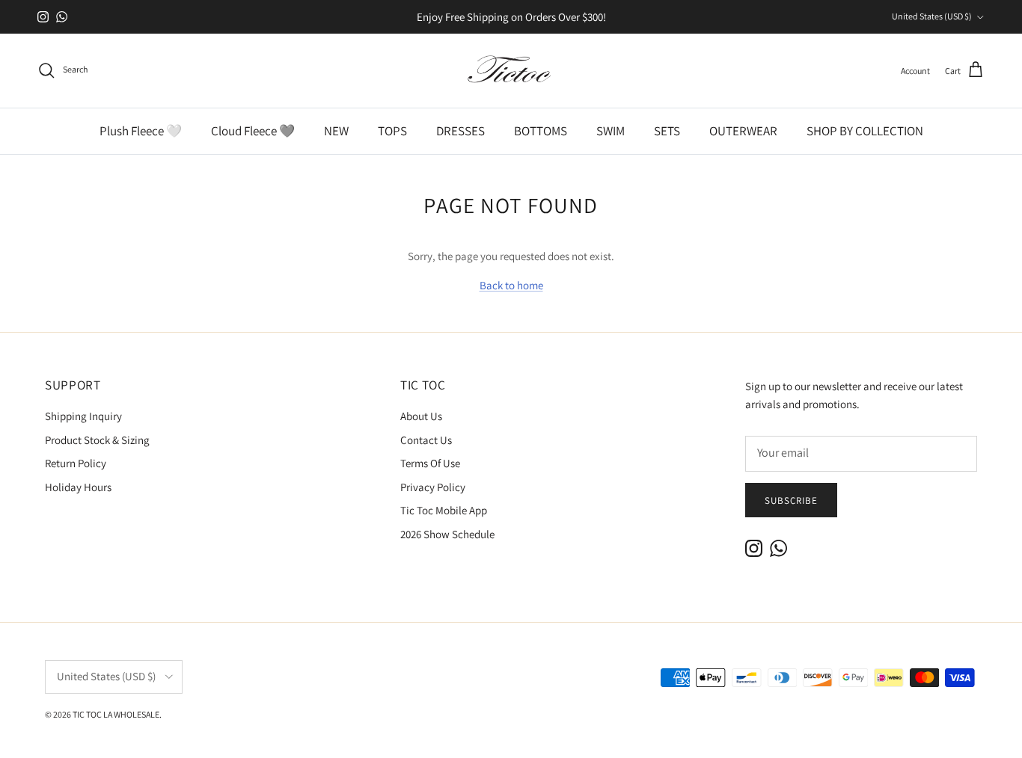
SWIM (610, 131)
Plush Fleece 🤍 (141, 131)
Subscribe (791, 500)
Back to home (511, 285)
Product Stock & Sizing (97, 440)
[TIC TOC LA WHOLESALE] (511, 71)
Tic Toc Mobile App (443, 510)
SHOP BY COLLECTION (865, 131)
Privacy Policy (432, 487)
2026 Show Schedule (447, 534)
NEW (336, 131)
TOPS (392, 131)
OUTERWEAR (743, 131)
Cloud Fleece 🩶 (253, 131)
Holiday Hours (78, 487)
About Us (421, 416)
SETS (667, 131)
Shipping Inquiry (83, 416)
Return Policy (75, 463)
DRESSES (460, 131)
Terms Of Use (430, 463)
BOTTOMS (540, 131)
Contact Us (426, 440)
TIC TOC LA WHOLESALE (116, 714)
